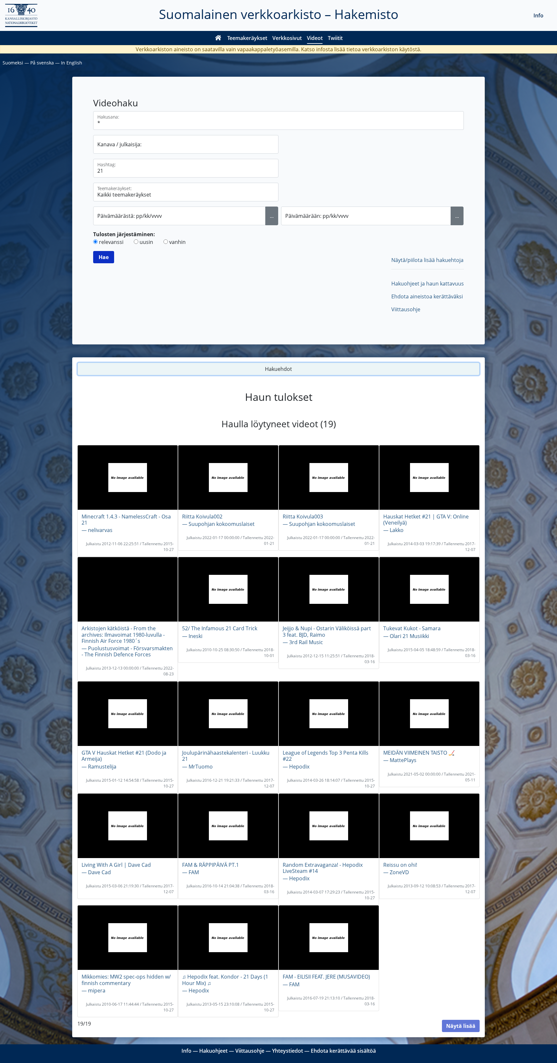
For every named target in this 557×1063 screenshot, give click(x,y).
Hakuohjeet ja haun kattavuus (427, 283)
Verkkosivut (287, 38)
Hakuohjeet (213, 1050)
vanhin (177, 242)
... (272, 215)
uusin (146, 242)
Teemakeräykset (247, 38)
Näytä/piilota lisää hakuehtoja (427, 260)
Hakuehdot (278, 368)
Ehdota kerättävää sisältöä (343, 1050)
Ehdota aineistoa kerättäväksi (427, 296)
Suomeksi (13, 63)
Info (538, 15)
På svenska (42, 63)
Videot (315, 38)
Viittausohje (405, 309)
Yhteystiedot (287, 1050)
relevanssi (111, 242)
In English (71, 63)
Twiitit (335, 38)
